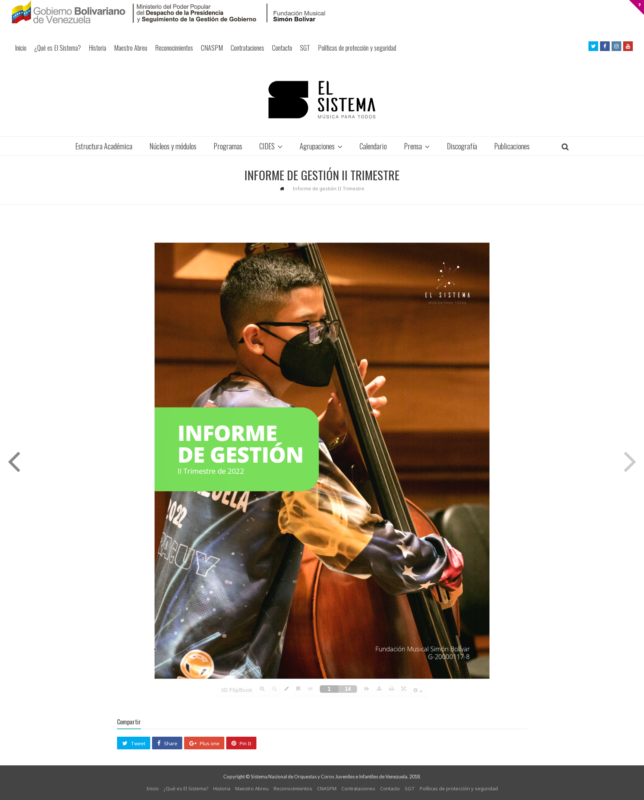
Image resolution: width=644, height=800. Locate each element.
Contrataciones (247, 48)
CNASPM (212, 48)
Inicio (20, 48)
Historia (97, 48)
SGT (305, 48)
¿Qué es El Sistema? (57, 48)
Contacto (282, 48)
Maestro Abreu (130, 48)
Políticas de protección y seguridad (357, 48)
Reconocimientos (174, 48)
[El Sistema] (322, 99)
